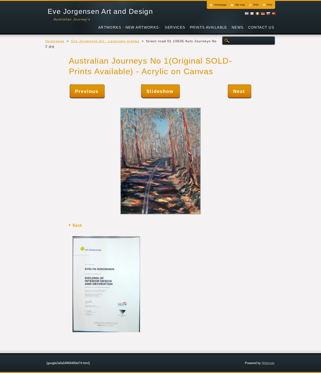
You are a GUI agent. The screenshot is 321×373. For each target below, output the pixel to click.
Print (269, 4)
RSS (255, 4)
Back (77, 225)
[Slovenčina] (268, 13)
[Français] (252, 13)
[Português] (274, 13)
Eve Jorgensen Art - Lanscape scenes (105, 41)
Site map (240, 4)
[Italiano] (257, 13)
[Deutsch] (263, 13)
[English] (247, 13)
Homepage (55, 41)
